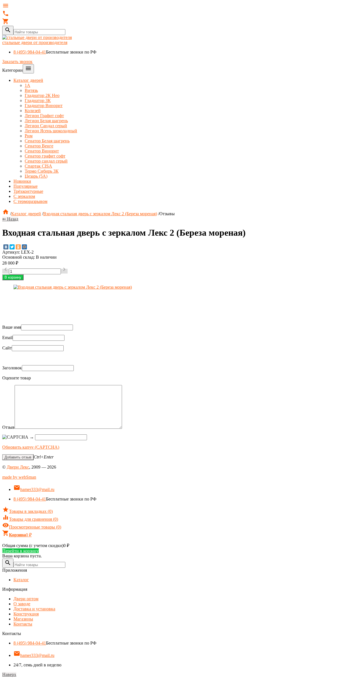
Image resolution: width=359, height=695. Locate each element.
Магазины (23, 619)
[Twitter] (12, 246)
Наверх (9, 674)
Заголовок (12, 367)
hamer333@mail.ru (33, 489)
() (27, 511)
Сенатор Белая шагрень (47, 140)
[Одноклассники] (18, 246)
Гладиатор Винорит (44, 105)
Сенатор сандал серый (46, 161)
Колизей (33, 110)
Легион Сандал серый (46, 125)
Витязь (31, 90)
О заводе (21, 603)
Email (7, 337)
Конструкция (26, 613)
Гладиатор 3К (38, 100)
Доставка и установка (34, 608)
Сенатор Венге (39, 145)
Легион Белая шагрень (46, 120)
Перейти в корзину (20, 550)
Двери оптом (25, 598)
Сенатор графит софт (45, 156)
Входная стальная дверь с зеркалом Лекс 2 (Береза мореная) (100, 213)
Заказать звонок (17, 61)
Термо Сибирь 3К (42, 171)
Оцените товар (16, 378)
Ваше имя (11, 327)
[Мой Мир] (24, 246)
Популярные (25, 186)
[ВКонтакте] (5, 246)
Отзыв (8, 427)
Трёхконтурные (28, 191)
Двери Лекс (18, 467)
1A (27, 85)
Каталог (21, 579)
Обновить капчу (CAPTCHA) (30, 447)
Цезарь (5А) (36, 176)
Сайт (7, 348)
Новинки (22, 181)
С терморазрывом (30, 201)
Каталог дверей (28, 80)
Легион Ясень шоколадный (51, 130)
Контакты (22, 624)
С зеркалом (24, 196)
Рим (29, 135)
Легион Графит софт (44, 115)
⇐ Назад (10, 219)
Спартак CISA (38, 166)
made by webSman (19, 477)
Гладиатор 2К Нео (42, 95)
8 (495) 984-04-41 (29, 52)
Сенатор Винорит (42, 151)
